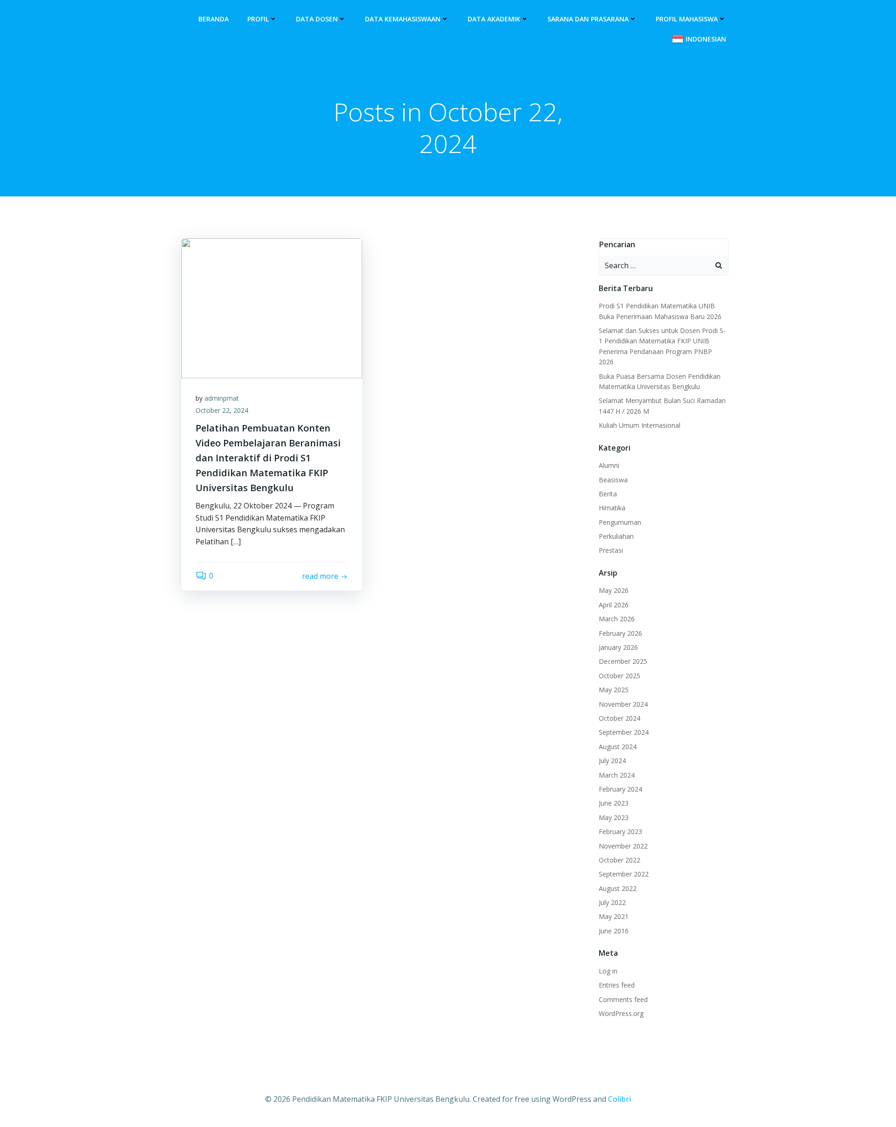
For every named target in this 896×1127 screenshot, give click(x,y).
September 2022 (624, 874)
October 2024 (619, 718)
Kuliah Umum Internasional (639, 425)
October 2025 (619, 675)
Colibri (619, 1099)
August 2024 (618, 746)
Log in (608, 971)
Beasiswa (613, 479)
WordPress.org (621, 1013)
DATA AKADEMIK (494, 18)
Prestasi (611, 550)
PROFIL (258, 18)
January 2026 (618, 647)
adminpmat (221, 398)
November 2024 (623, 704)
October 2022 (619, 860)
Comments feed (623, 999)
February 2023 (620, 831)
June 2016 (614, 930)
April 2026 (614, 604)
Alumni (609, 465)
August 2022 (618, 888)
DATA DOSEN (317, 18)
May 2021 (614, 916)
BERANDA (213, 18)
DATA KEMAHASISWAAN (403, 18)
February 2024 (620, 789)
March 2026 (617, 618)
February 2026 (620, 633)
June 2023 (614, 803)
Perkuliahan (616, 536)
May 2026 (614, 590)
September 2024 (624, 732)
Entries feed (617, 985)
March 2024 (617, 775)
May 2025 (614, 689)
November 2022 (623, 846)
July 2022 (612, 902)
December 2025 (623, 661)
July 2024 (612, 760)
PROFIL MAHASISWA (687, 18)
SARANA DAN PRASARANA (588, 18)
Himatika (612, 507)
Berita (608, 493)
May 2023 (614, 817)
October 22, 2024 (222, 410)
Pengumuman (620, 522)
